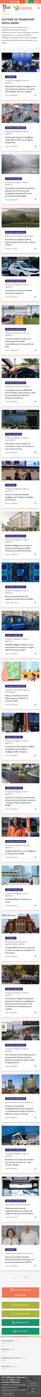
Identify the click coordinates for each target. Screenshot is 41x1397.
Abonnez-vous (22, 1322)
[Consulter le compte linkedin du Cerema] (11, 1)
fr (35, 2)
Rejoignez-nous (22, 1305)
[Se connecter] (31, 1)
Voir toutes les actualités (23, 1292)
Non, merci (33, 1389)
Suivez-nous (22, 1331)
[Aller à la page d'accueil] (22, 7)
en (38, 2)
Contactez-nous (22, 1314)
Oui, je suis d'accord (33, 1382)
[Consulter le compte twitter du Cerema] (15, 1)
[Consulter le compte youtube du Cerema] (18, 1)
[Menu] (38, 8)
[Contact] (27, 1)
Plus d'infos (8, 1394)
